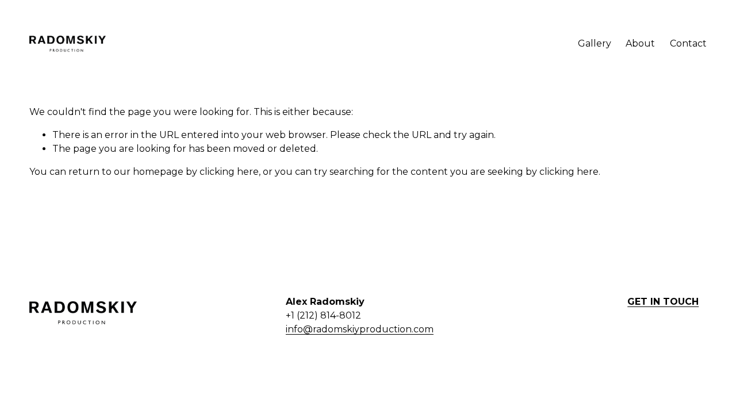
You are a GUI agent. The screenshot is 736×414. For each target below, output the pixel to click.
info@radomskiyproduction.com (360, 329)
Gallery (594, 43)
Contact (688, 43)
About (640, 43)
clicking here (229, 171)
